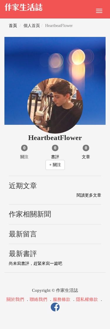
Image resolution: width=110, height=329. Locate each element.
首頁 (13, 25)
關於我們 (15, 299)
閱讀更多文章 (89, 195)
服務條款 (61, 299)
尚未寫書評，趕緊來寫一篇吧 (35, 263)
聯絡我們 (38, 299)
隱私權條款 (87, 299)
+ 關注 (55, 165)
